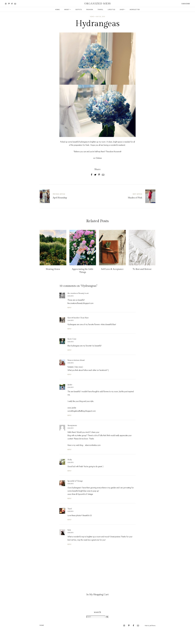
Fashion (89, 9)
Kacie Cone (72, 339)
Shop (122, 9)
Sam (69, 530)
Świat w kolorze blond (76, 360)
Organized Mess (97, 3)
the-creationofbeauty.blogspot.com (80, 303)
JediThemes (152, 625)
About (66, 9)
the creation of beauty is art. (78, 293)
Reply (70, 308)
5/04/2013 (70, 296)
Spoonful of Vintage (75, 481)
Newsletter (135, 9)
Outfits (78, 9)
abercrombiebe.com (93, 445)
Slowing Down (53, 269)
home (92, 17)
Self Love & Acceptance (112, 269)
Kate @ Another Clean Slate (78, 318)
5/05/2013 (70, 511)
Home (57, 9)
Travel (100, 9)
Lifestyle (111, 9)
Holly (70, 460)
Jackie (70, 385)
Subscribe (186, 4)
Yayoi (70, 509)
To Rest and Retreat (142, 269)
